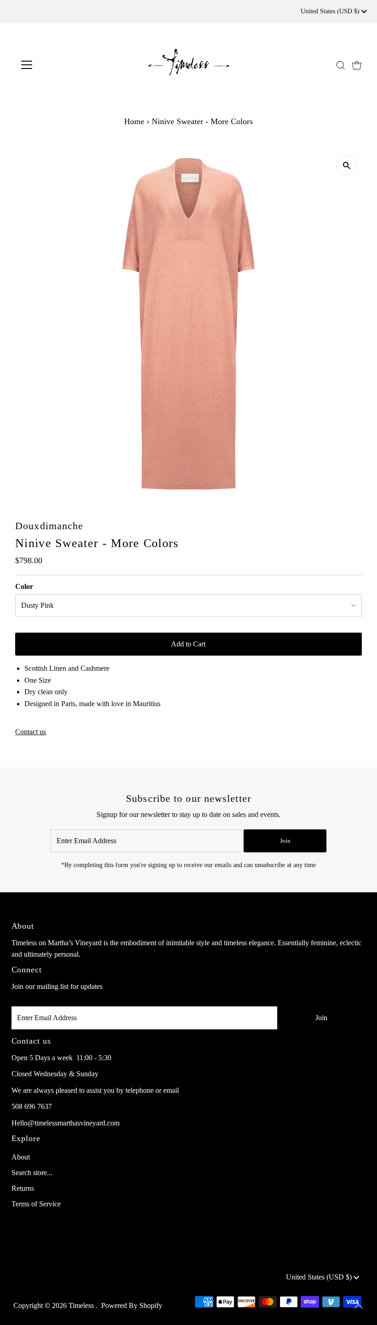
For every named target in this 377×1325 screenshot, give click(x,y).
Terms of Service (36, 1204)
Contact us (30, 732)
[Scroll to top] (358, 1306)
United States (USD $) (331, 11)
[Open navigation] (56, 64)
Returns (22, 1188)
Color (24, 586)
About (20, 1157)
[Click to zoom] (347, 165)
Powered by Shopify (131, 1305)
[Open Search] (341, 65)
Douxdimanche (49, 525)
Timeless (82, 1305)
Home (134, 121)
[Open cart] (356, 65)
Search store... (31, 1173)
